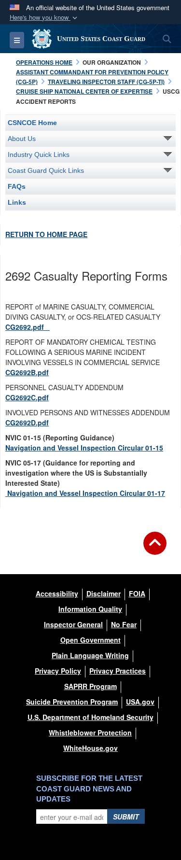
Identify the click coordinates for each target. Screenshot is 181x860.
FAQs (17, 186)
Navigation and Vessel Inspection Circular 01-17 (85, 493)
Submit (126, 816)
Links (17, 202)
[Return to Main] (155, 549)
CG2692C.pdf (27, 397)
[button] (44, 18)
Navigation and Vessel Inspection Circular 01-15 (84, 447)
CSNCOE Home (32, 123)
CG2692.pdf (27, 327)
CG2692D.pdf (27, 422)
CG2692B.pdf (27, 372)
